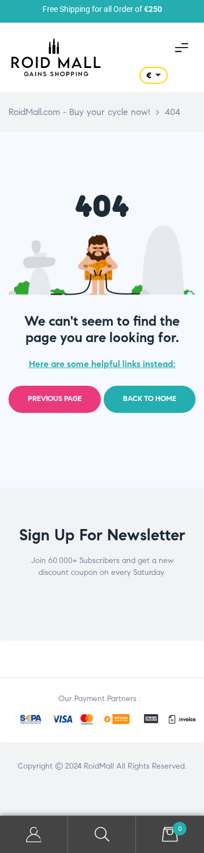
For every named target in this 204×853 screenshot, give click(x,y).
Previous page (55, 398)
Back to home (149, 398)
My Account (34, 834)
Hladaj (102, 834)
